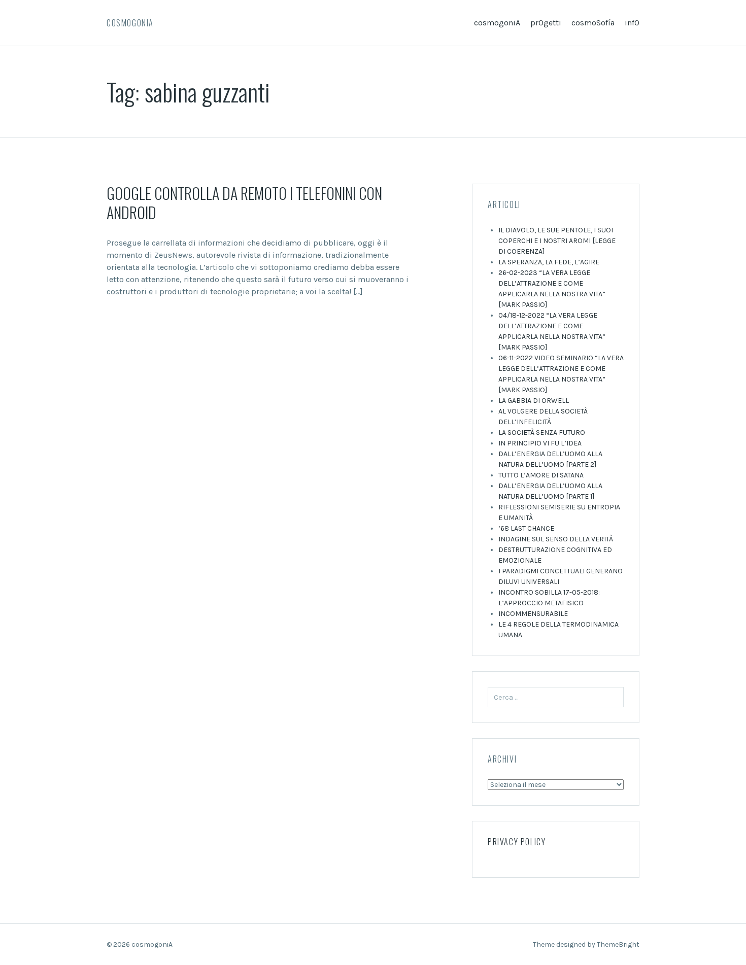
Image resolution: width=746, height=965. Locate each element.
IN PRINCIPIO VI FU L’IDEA (540, 443)
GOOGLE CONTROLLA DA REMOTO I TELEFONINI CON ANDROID (244, 203)
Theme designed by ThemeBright (586, 944)
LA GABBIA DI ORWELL (533, 400)
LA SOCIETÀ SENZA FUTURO (541, 432)
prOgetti (545, 22)
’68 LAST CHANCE (526, 528)
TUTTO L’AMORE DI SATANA (541, 475)
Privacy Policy (517, 842)
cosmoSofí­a (593, 22)
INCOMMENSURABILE (533, 613)
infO (632, 22)
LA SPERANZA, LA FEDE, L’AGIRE (548, 262)
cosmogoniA (130, 23)
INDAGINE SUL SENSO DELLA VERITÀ (555, 539)
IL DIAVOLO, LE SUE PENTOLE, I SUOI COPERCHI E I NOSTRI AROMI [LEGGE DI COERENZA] (557, 241)
